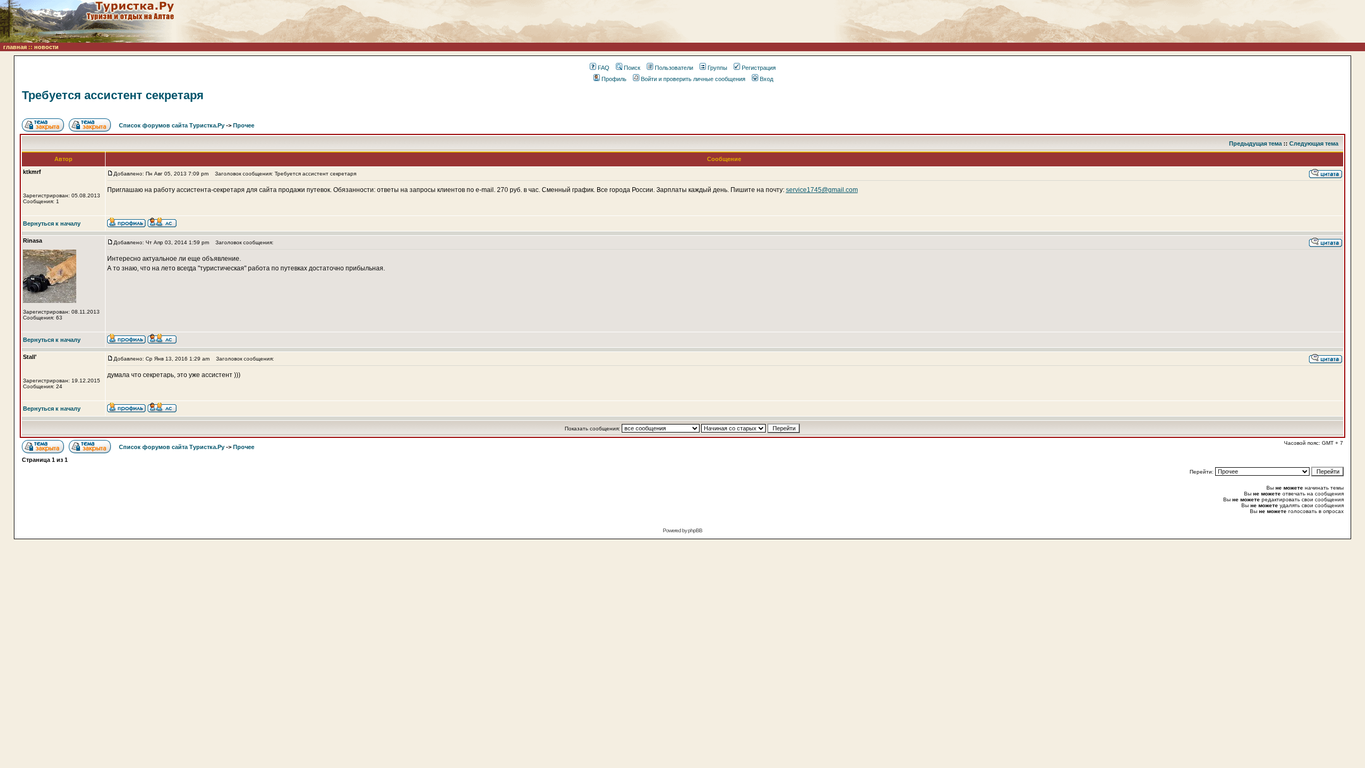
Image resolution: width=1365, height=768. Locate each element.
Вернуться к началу (52, 223)
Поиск (632, 68)
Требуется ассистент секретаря (113, 95)
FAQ (603, 68)
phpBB (695, 530)
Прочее (243, 125)
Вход (766, 79)
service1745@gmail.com (822, 190)
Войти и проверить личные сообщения (693, 79)
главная (15, 47)
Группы (717, 68)
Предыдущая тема (1255, 143)
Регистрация (759, 68)
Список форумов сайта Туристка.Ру (171, 125)
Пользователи (674, 68)
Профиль (614, 79)
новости (46, 47)
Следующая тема (1313, 143)
